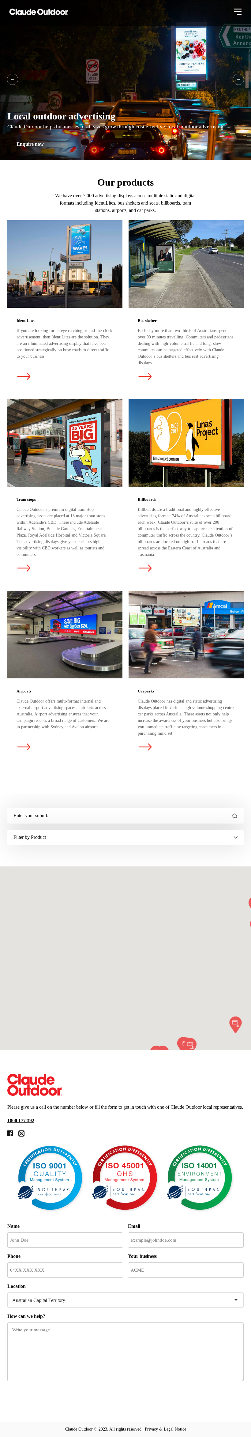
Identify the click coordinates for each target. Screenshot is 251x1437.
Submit (30, 1397)
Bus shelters (186, 264)
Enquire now (30, 144)
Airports (64, 634)
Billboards (186, 443)
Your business (142, 1256)
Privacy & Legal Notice (165, 1429)
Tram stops (64, 443)
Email (134, 1226)
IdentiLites (64, 264)
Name (13, 1226)
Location (16, 1286)
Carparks (186, 634)
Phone (14, 1256)
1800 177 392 (20, 1120)
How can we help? (26, 1316)
